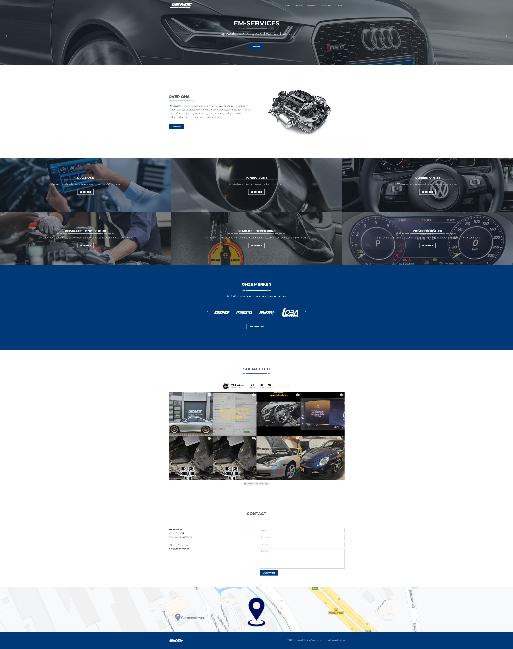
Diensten (311, 5)
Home (287, 5)
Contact (339, 5)
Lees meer (85, 245)
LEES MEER (256, 47)
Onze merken (325, 5)
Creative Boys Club (337, 640)
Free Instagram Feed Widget (257, 484)
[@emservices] (225, 386)
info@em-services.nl (179, 548)
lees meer (85, 192)
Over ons (299, 5)
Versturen (269, 573)
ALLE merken (257, 326)
